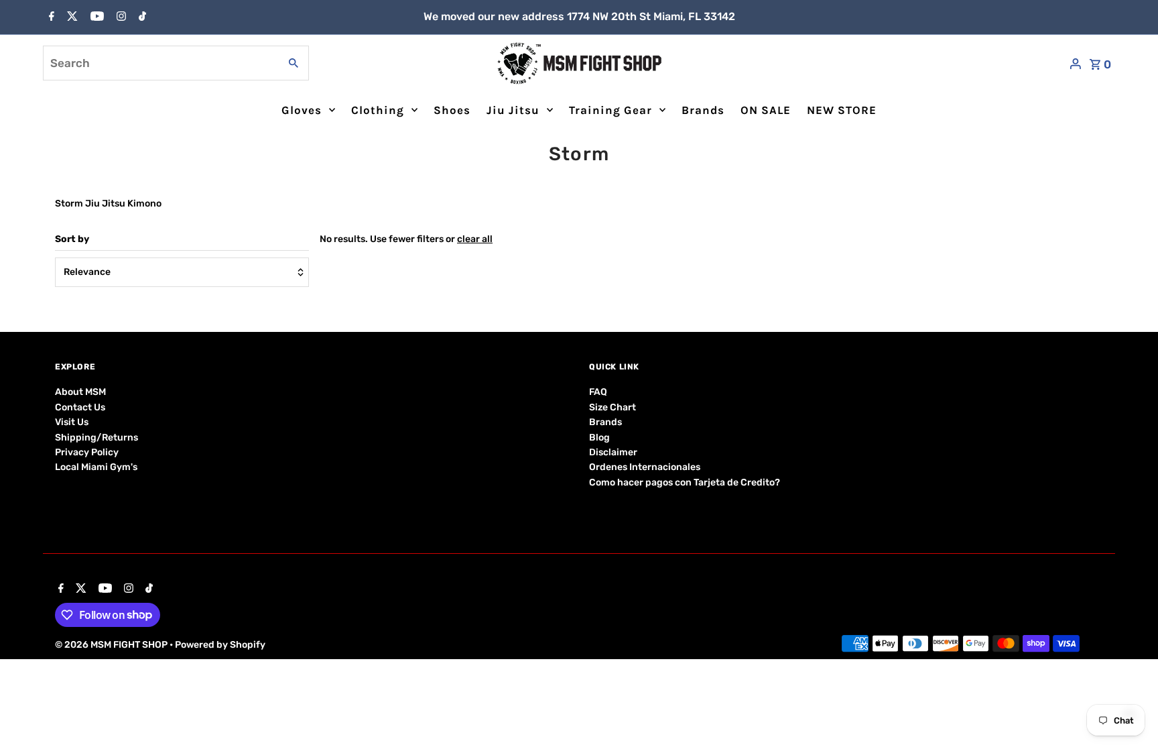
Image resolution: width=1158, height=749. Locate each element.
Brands (703, 110)
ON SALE (766, 110)
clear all (475, 239)
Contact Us (80, 407)
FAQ (598, 392)
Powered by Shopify (220, 644)
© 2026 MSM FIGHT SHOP (112, 644)
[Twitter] (71, 17)
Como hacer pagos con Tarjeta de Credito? (684, 482)
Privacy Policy (87, 452)
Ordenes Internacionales (644, 467)
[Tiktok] (140, 17)
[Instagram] (119, 17)
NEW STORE (842, 110)
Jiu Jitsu (513, 110)
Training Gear (610, 110)
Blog (599, 437)
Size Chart (612, 407)
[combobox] (160, 63)
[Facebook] (50, 17)
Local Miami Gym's (96, 467)
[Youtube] (95, 17)
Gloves (301, 110)
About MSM (80, 392)
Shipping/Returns (96, 437)
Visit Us (71, 422)
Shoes (452, 110)
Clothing (377, 110)
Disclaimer (613, 452)
